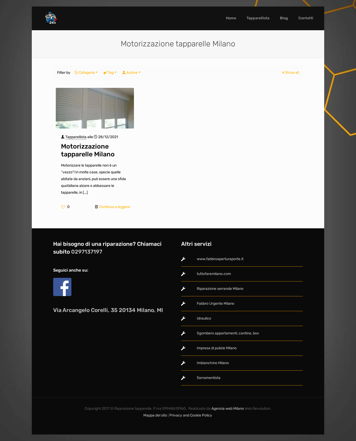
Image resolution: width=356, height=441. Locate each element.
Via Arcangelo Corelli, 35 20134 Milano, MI (108, 310)
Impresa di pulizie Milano (217, 348)
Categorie (87, 72)
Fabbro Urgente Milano (215, 303)
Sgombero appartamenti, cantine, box (228, 333)
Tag (111, 72)
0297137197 (86, 251)
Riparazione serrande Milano (220, 288)
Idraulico (204, 318)
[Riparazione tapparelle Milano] (50, 18)
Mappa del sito (155, 415)
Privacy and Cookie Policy (191, 415)
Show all (292, 72)
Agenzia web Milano (227, 408)
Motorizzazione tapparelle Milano (88, 150)
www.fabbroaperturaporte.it (220, 259)
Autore (132, 72)
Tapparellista (76, 137)
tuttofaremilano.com (214, 274)
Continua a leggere (114, 207)
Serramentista (208, 378)
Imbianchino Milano (213, 363)
